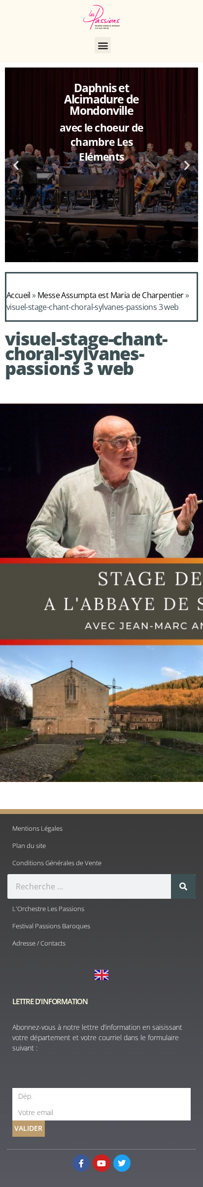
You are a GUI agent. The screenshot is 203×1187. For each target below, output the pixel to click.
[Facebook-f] (81, 1163)
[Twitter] (122, 1163)
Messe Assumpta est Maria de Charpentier (110, 295)
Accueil (18, 295)
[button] (103, 45)
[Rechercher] (183, 886)
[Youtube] (101, 1163)
